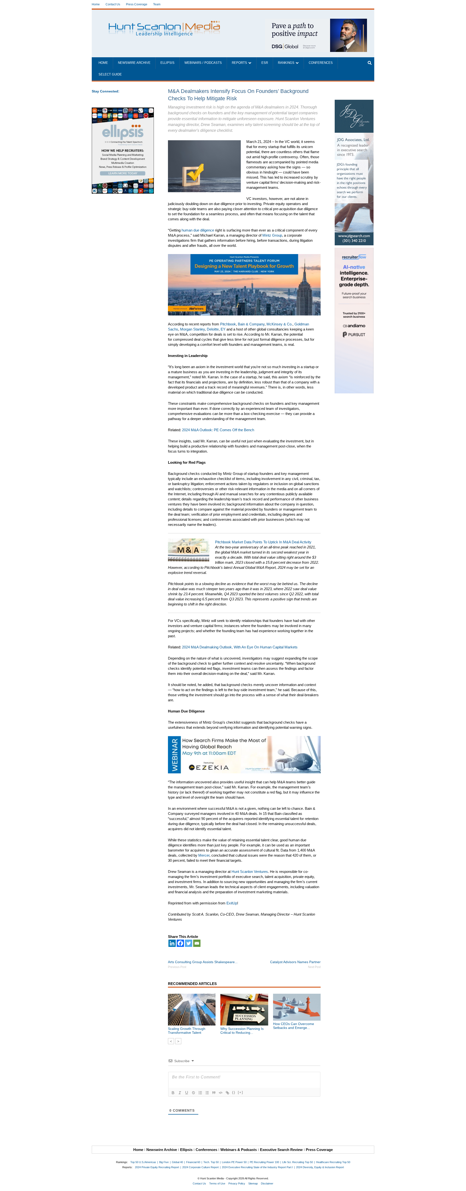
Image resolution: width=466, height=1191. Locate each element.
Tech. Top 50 (211, 1162)
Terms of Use (217, 1183)
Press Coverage (136, 4)
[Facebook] (180, 943)
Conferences (321, 63)
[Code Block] (220, 1093)
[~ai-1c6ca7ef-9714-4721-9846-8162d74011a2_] (316, 21)
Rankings (286, 63)
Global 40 (177, 1162)
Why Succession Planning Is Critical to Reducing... (242, 1030)
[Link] (227, 1093)
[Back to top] (459, 1184)
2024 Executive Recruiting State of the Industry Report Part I (257, 1167)
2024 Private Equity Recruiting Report (157, 1167)
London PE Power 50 (234, 1162)
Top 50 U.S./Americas (143, 1162)
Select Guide (110, 74)
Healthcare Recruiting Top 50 (333, 1162)
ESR (264, 63)
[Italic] (179, 1093)
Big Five (164, 1162)
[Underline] (186, 1093)
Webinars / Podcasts (203, 63)
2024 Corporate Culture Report (200, 1167)
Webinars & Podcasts (238, 1150)
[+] (240, 1092)
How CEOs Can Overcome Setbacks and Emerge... (293, 1026)
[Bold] (173, 1093)
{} (233, 1092)
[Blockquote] (213, 1093)
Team (156, 4)
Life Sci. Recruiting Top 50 (297, 1162)
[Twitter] (188, 943)
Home (96, 4)
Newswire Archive (134, 63)
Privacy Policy (236, 1183)
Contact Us (113, 4)
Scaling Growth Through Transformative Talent (186, 1030)
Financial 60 (193, 1162)
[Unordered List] (207, 1093)
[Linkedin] (172, 943)
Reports (239, 63)
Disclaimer (267, 1183)
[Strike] (193, 1093)
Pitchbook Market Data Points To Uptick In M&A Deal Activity (263, 542)
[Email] (196, 943)
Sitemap (253, 1183)
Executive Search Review (281, 1150)
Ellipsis (167, 63)
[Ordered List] (200, 1093)
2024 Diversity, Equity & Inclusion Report (320, 1167)
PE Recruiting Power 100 (264, 1162)
